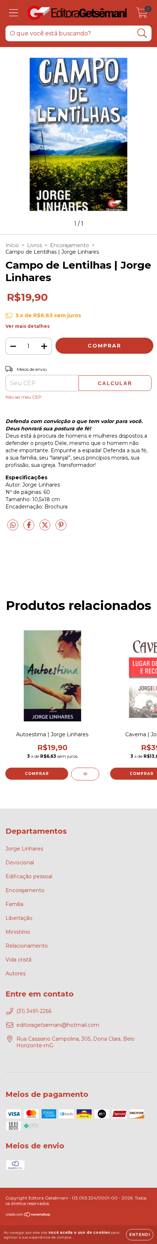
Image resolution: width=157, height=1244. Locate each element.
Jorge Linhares (24, 848)
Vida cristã (18, 959)
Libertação (18, 918)
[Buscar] (142, 33)
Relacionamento (26, 945)
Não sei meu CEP (23, 397)
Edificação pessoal (28, 876)
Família (14, 904)
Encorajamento (69, 245)
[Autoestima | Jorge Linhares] (85, 774)
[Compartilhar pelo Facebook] (29, 528)
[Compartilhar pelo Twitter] (45, 528)
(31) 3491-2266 (33, 1011)
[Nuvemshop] (28, 1215)
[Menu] (13, 13)
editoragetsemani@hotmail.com (57, 1025)
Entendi (139, 1234)
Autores (15, 973)
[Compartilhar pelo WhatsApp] (12, 525)
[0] (142, 14)
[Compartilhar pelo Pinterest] (60, 528)
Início (12, 245)
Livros (34, 245)
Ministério (17, 932)
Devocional (19, 862)
